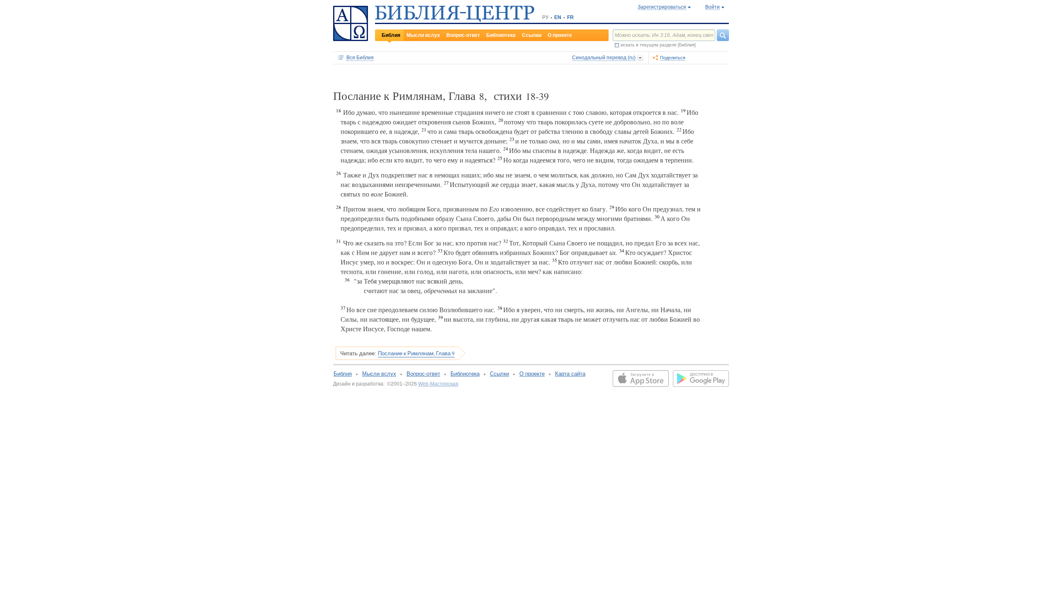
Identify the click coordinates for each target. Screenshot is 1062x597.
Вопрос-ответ (463, 35)
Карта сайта (570, 374)
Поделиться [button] (672, 57)
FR (570, 17)
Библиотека (501, 35)
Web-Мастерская (438, 384)
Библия (391, 35)
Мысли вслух (423, 35)
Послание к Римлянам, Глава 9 (416, 353)
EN (557, 17)
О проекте (560, 35)
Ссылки (531, 35)
